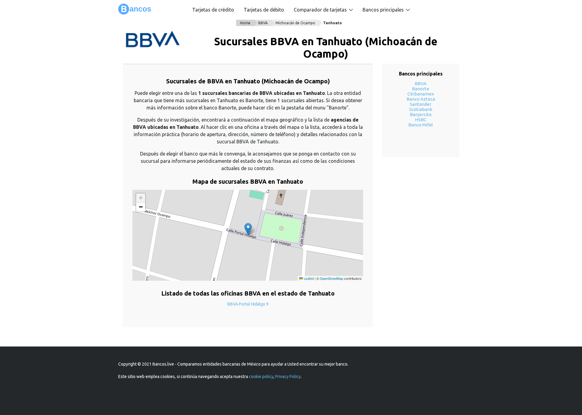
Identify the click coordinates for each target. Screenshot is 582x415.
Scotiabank (420, 109)
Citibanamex (420, 93)
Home (245, 23)
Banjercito (421, 114)
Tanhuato (332, 23)
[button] (248, 229)
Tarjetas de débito (264, 9)
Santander (420, 104)
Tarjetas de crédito (213, 9)
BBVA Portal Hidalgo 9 (248, 304)
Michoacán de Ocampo (295, 23)
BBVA (263, 23)
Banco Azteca (420, 99)
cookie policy (261, 376)
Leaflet (308, 278)
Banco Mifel (420, 124)
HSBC (420, 119)
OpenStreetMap (331, 278)
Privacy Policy (288, 376)
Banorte (420, 88)
